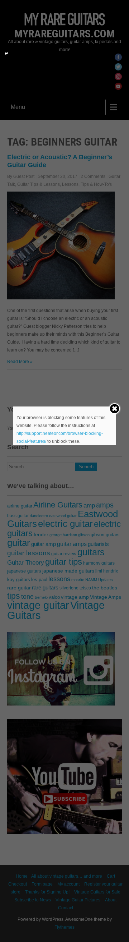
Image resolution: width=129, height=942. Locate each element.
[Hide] (6, 53)
